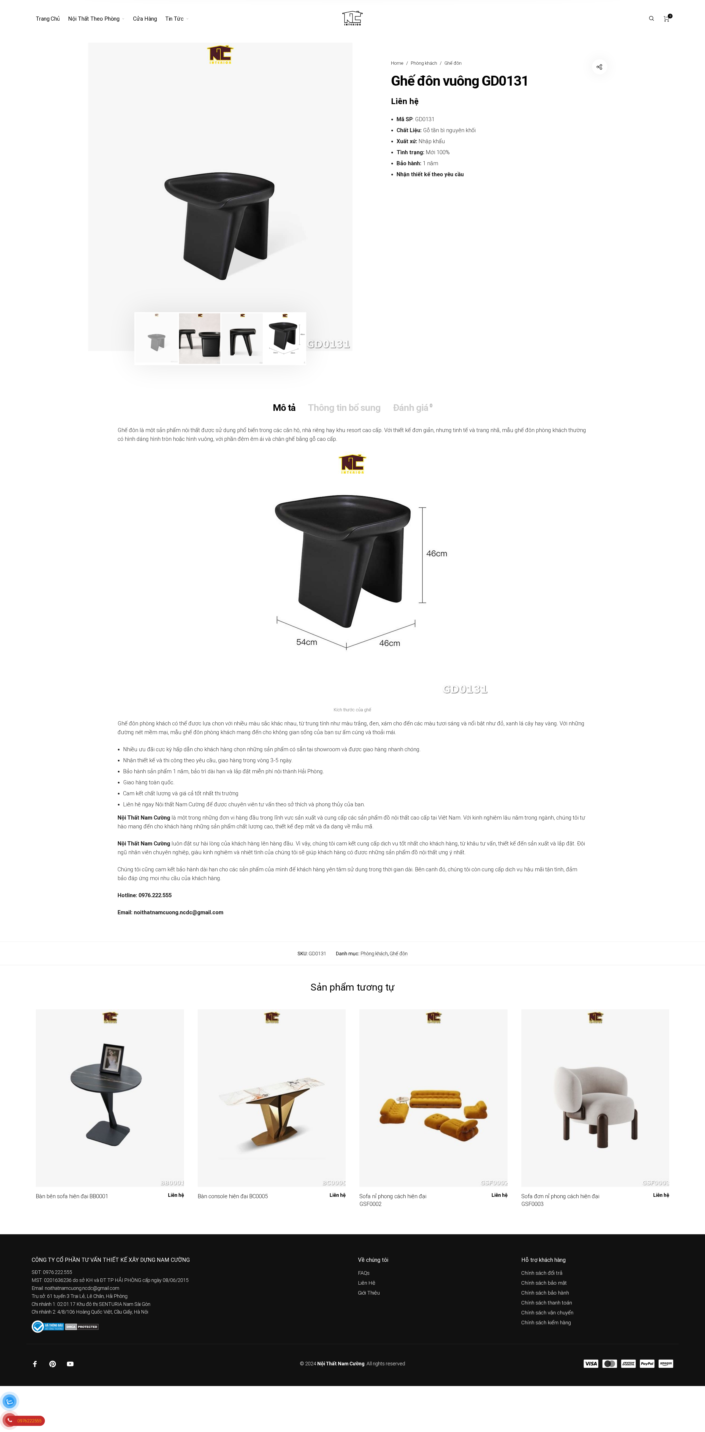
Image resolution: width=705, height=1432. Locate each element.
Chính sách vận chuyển (547, 1313)
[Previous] (115, 197)
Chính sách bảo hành (545, 1293)
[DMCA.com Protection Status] (82, 1326)
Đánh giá (412, 407)
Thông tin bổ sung (344, 407)
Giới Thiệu (369, 1293)
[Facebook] (35, 1364)
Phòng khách (424, 63)
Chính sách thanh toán (546, 1303)
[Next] (325, 197)
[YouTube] (70, 1364)
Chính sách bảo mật (544, 1283)
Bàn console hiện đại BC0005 (233, 1196)
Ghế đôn (453, 63)
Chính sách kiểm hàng (546, 1323)
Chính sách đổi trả (541, 1273)
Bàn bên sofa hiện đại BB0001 (72, 1196)
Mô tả (284, 407)
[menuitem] (52, 18)
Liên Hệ (366, 1283)
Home (397, 63)
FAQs (364, 1273)
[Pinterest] (52, 1364)
